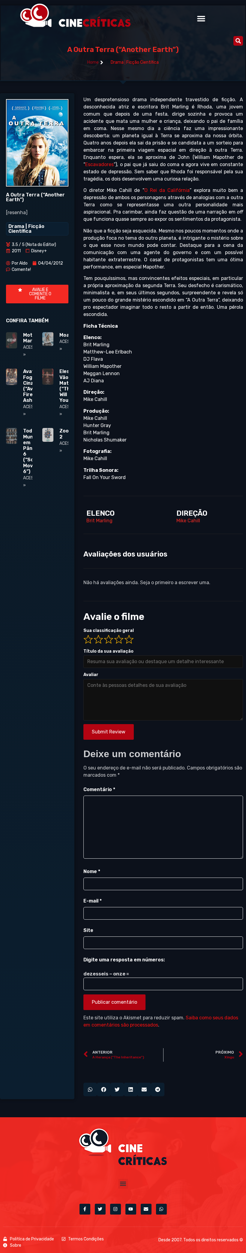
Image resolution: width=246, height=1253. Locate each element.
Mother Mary (32, 338)
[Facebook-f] (85, 1209)
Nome (91, 871)
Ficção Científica (142, 62)
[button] (201, 18)
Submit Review (108, 732)
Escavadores (99, 164)
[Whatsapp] (161, 1209)
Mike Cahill (188, 520)
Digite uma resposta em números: (124, 960)
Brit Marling (99, 520)
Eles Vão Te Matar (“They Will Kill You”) (67, 386)
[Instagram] (115, 1209)
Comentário (99, 789)
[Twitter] (100, 1209)
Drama (117, 62)
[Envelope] (146, 1209)
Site (88, 930)
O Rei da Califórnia (167, 190)
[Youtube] (130, 1209)
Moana (67, 335)
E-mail (92, 901)
